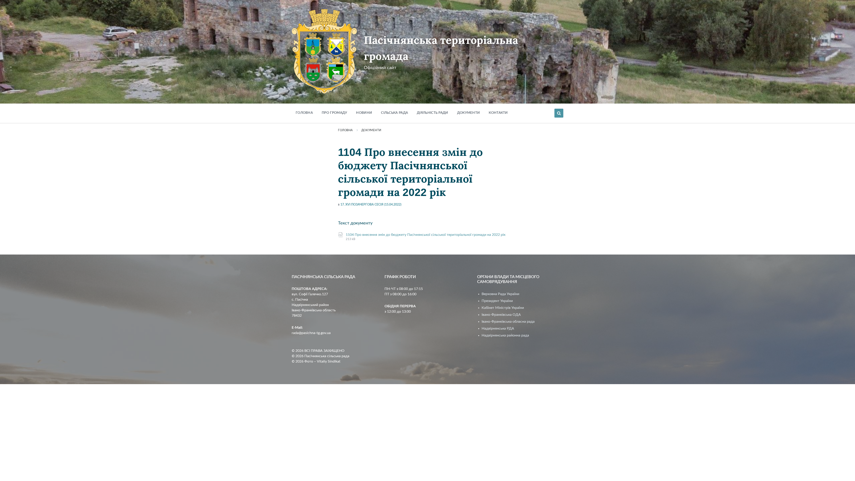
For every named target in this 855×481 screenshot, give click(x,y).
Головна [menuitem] (304, 112)
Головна (345, 130)
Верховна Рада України (500, 294)
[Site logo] (324, 92)
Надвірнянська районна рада (505, 335)
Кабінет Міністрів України (503, 308)
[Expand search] (558, 113)
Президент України (497, 301)
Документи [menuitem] (468, 112)
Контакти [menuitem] (498, 112)
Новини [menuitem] (364, 112)
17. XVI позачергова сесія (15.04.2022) (370, 204)
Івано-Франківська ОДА (501, 314)
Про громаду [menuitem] (334, 112)
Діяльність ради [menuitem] (432, 112)
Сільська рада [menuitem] (394, 112)
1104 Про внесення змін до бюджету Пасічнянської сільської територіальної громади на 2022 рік (425, 234)
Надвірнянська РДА (498, 328)
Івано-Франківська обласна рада (508, 321)
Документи (371, 130)
